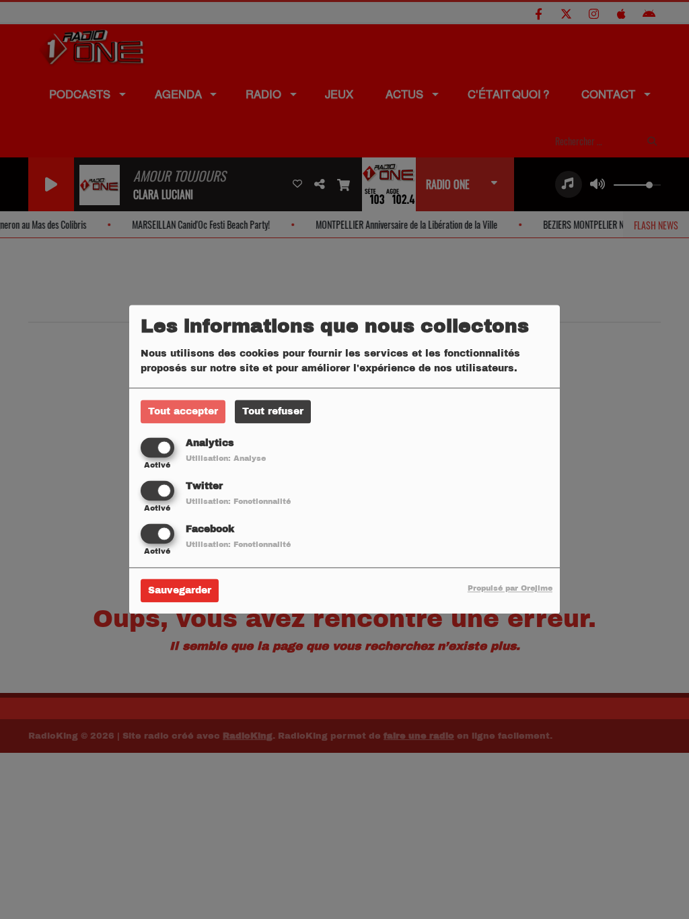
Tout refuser (272, 411)
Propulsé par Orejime (510, 589)
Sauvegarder (179, 591)
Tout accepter (183, 411)
